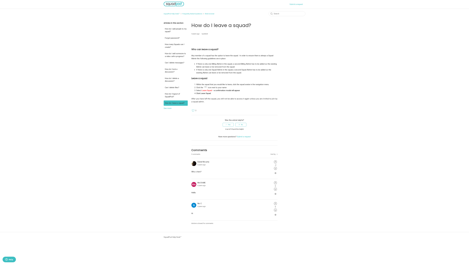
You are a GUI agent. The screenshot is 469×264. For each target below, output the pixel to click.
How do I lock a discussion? (171, 70)
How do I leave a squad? (175, 103)
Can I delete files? (172, 87)
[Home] (174, 6)
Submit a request (296, 4)
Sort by (273, 154)
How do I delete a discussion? (172, 79)
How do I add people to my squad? (176, 30)
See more (167, 108)
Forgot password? (172, 38)
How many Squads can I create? (174, 45)
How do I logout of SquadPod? (172, 95)
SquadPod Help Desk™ (172, 14)
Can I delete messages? (174, 63)
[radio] (228, 124)
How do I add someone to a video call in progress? (175, 54)
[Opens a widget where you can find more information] (9, 260)
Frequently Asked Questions (192, 14)
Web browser (209, 14)
